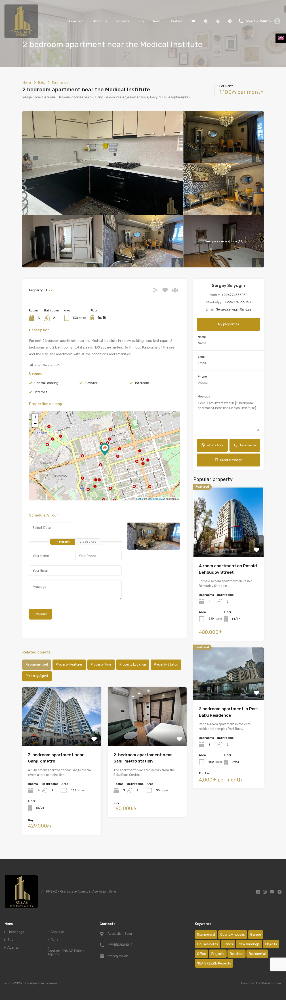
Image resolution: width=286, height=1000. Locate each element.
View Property (228, 543)
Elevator (91, 383)
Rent (157, 21)
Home (27, 82)
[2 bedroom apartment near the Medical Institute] (104, 449)
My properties (228, 324)
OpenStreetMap (156, 498)
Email (201, 356)
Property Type (101, 664)
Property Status (166, 664)
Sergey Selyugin (228, 285)
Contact (176, 21)
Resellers (236, 954)
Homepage (75, 21)
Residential (257, 954)
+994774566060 (235, 295)
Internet (40, 392)
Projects (122, 21)
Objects (271, 944)
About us (100, 21)
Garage (255, 935)
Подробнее (62, 734)
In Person (63, 541)
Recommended (37, 664)
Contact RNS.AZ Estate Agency (66, 952)
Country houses (232, 935)
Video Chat (88, 541)
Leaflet (139, 498)
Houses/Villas (207, 944)
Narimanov (60, 82)
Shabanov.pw (271, 983)
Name (202, 336)
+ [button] (35, 417)
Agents (13, 947)
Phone (202, 376)
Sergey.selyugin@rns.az (233, 309)
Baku (41, 82)
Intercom (142, 383)
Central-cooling (46, 383)
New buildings (249, 944)
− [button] (35, 423)
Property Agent (37, 676)
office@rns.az (117, 956)
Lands (228, 944)
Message (204, 396)
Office (201, 954)
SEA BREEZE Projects (214, 963)
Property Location (133, 664)
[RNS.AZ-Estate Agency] (21, 36)
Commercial (206, 935)
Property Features (69, 664)
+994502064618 (257, 21)
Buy (141, 21)
